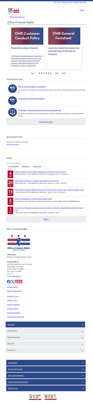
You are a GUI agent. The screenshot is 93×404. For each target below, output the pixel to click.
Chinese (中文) (12, 300)
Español (75, 2)
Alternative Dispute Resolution (31, 98)
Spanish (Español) (13, 313)
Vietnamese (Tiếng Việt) (15, 317)
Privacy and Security (15, 369)
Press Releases (13, 166)
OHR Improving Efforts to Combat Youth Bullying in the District (36, 181)
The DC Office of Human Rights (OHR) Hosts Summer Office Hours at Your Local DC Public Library (49, 190)
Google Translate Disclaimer (18, 382)
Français (64, 2)
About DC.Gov (13, 388)
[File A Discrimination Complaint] (12, 90)
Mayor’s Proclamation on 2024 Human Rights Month (33, 199)
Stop (64, 73)
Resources (11, 324)
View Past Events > (13, 144)
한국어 (70, 2)
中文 (59, 2)
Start (63, 73)
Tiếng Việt (82, 2)
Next (57, 73)
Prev (32, 73)
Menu (82, 10)
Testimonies (37, 166)
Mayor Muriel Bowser (17, 17)
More (46, 219)
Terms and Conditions (15, 375)
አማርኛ (55, 2)
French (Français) (13, 304)
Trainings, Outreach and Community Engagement (39, 110)
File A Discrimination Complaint (31, 86)
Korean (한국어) (12, 309)
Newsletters (25, 166)
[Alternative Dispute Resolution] (12, 102)
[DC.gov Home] (13, 13)
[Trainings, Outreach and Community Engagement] (12, 114)
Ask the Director (12, 287)
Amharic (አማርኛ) (13, 296)
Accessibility (12, 363)
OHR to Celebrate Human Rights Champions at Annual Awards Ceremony (40, 172)
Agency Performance (14, 291)
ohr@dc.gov (16, 276)
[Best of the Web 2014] (35, 400)
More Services (46, 121)
